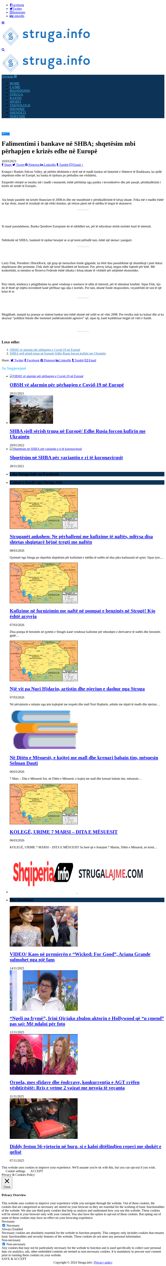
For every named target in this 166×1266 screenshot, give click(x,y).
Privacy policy (103, 1262)
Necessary (13, 1225)
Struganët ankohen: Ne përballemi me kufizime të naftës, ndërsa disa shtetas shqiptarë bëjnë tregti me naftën (81, 539)
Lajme (6, 133)
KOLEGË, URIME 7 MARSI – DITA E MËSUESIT (64, 832)
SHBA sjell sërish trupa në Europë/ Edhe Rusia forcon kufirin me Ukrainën (58, 353)
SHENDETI (18, 112)
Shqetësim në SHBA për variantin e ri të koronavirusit (66, 457)
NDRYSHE (17, 116)
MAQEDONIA (20, 90)
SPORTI (15, 101)
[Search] (3, 49)
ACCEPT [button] (36, 1171)
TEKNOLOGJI (20, 105)
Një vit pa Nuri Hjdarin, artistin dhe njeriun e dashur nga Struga (77, 688)
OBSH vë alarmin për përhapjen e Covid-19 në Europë (45, 349)
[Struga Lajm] (47, 46)
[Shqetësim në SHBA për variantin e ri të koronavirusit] (46, 449)
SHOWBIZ (17, 109)
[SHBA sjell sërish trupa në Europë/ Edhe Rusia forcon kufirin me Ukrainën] (31, 422)
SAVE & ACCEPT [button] (14, 1259)
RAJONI (15, 98)
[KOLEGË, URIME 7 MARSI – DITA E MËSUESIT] (44, 823)
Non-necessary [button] (11, 1240)
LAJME (15, 87)
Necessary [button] (8, 1221)
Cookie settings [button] (15, 1171)
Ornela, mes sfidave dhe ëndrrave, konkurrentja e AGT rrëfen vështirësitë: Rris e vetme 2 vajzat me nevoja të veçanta (74, 1085)
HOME (14, 83)
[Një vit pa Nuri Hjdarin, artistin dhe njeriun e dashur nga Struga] (44, 680)
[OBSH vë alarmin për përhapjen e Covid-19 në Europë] (46, 376)
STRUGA (16, 94)
